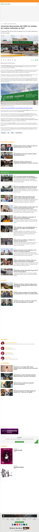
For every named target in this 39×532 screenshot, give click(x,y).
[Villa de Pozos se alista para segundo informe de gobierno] (7, 384)
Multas (12, 132)
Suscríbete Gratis (19, 441)
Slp (8, 132)
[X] (4, 60)
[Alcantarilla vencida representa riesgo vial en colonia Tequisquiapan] (7, 273)
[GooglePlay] (26, 524)
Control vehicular (19, 132)
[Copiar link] (12, 60)
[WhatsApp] (6, 60)
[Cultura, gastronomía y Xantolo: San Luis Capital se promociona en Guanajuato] (7, 262)
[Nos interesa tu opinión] (19, 515)
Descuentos (4, 132)
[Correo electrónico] (10, 60)
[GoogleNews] (22, 524)
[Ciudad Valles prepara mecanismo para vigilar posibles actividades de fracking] (7, 199)
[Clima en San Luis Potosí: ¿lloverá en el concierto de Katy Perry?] (7, 242)
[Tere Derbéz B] (3, 358)
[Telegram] (8, 60)
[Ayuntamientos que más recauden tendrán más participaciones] (7, 155)
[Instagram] (19, 524)
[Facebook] (1, 60)
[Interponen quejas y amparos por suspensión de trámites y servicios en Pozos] (7, 163)
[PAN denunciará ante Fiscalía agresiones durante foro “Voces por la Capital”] (7, 392)
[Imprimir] (15, 60)
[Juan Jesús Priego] (3, 353)
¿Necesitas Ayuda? (19, 522)
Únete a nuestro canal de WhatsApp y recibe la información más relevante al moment (17, 108)
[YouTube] (17, 524)
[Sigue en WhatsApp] (36, 60)
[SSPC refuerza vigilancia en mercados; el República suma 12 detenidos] (7, 219)
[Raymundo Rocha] (3, 348)
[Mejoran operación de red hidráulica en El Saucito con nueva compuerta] (7, 252)
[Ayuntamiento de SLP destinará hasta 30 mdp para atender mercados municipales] (7, 376)
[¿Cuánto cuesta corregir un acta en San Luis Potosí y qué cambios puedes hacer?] (7, 209)
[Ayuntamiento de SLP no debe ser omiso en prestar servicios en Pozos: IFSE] (7, 147)
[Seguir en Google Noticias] (37, 60)
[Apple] (24, 524)
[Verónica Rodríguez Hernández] (3, 343)
